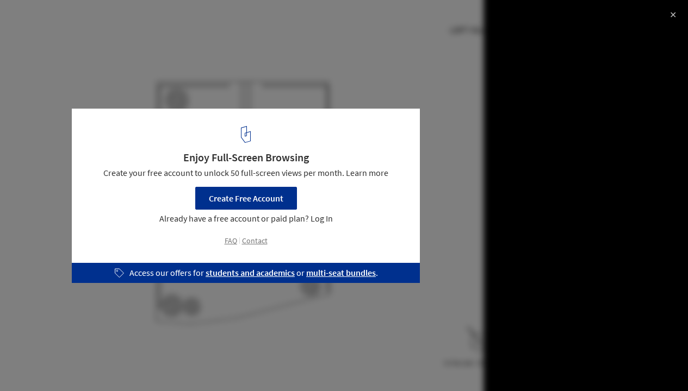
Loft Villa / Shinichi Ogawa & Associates (117, 19)
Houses (31, 363)
